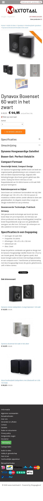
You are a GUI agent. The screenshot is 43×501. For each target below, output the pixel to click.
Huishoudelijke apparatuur (10, 459)
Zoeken (39, 2)
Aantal (3, 121)
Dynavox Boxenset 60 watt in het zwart (15, 28)
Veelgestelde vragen (8, 436)
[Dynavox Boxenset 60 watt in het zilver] (21, 329)
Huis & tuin (5, 456)
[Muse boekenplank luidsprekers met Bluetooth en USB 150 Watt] (21, 366)
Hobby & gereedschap (9, 453)
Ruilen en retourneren (9, 430)
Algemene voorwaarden (9, 413)
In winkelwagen (14, 132)
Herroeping (6, 442)
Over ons (4, 419)
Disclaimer (5, 439)
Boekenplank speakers (33, 25)
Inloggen (4, 17)
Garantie (4, 428)
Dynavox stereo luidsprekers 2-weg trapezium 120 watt (21, 307)
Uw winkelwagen (35, 17)
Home (3, 25)
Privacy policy (6, 433)
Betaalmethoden (7, 416)
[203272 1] (21, 47)
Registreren (11, 17)
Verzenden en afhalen (9, 422)
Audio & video (11, 25)
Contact (4, 425)
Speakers (20, 25)
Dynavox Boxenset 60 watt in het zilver (15, 344)
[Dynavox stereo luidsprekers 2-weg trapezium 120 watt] (21, 293)
